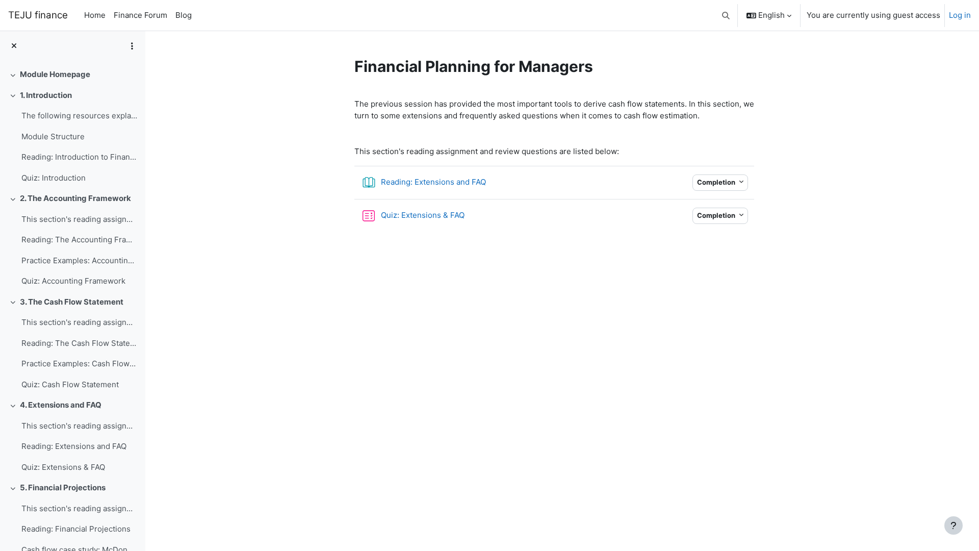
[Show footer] (953, 525)
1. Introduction (46, 95)
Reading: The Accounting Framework (79, 239)
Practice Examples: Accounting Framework (79, 260)
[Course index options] (132, 46)
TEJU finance (38, 15)
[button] (726, 15)
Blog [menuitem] (183, 15)
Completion (717, 182)
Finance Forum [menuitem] (140, 15)
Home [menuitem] (95, 15)
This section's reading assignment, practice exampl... (79, 219)
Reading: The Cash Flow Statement (79, 343)
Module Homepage (55, 74)
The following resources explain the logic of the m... (79, 115)
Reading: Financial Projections (76, 529)
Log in (960, 15)
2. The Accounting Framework (75, 198)
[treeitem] (72, 74)
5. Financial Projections (63, 487)
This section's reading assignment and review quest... (79, 426)
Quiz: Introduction (53, 178)
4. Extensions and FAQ (60, 405)
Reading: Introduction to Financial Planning (79, 157)
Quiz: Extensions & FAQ (63, 467)
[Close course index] (14, 46)
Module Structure (53, 136)
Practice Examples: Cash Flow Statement (79, 363)
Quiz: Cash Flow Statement (70, 384)
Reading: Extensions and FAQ (73, 446)
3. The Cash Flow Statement (71, 302)
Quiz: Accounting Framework (73, 281)
